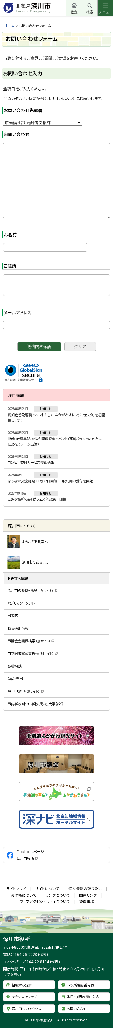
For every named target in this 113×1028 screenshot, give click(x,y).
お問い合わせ (16, 134)
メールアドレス (17, 312)
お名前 (10, 234)
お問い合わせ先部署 (23, 110)
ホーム (9, 25)
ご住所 (10, 266)
